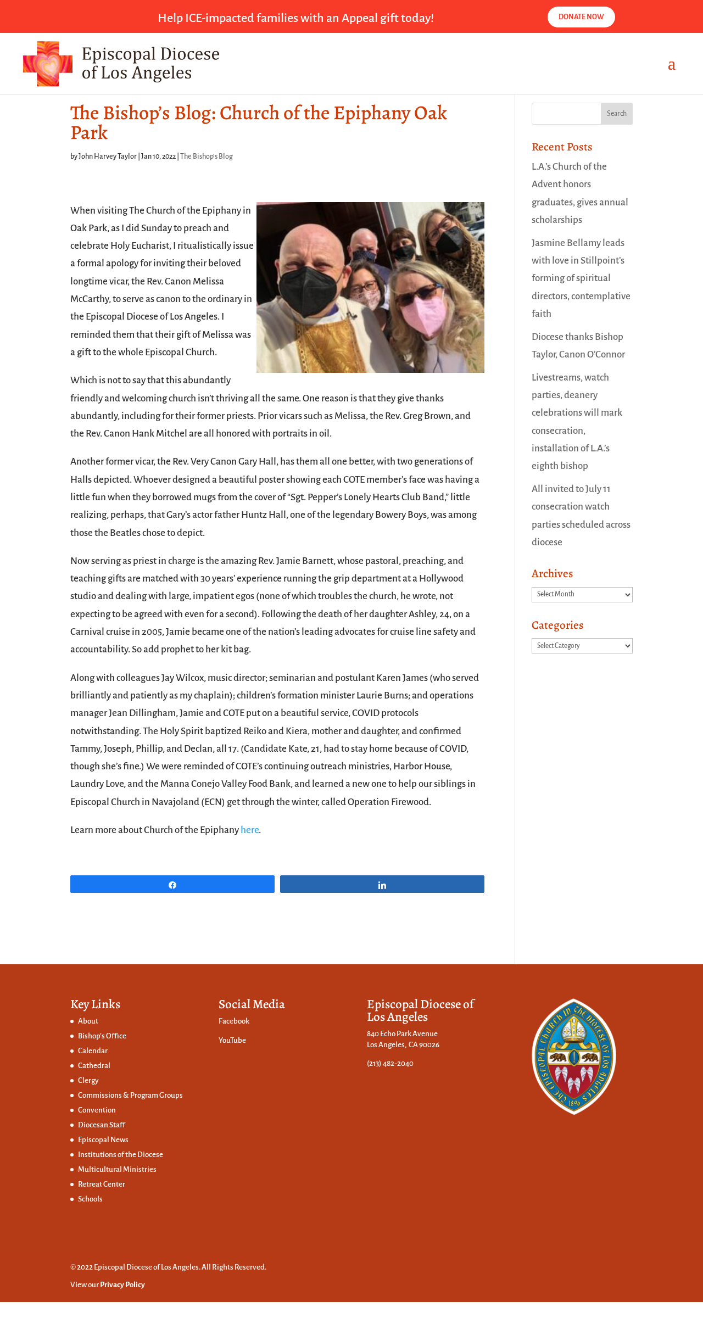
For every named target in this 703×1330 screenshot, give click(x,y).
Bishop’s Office (102, 1036)
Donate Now (581, 17)
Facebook (234, 1021)
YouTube (232, 1040)
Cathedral (94, 1065)
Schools (90, 1199)
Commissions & (104, 1095)
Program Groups (156, 1095)
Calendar (93, 1051)
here (250, 830)
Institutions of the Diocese (120, 1154)
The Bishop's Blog (206, 156)
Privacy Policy (122, 1285)
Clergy (88, 1080)
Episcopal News (103, 1140)
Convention (97, 1110)
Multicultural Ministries (117, 1169)
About (88, 1021)
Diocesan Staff (101, 1125)
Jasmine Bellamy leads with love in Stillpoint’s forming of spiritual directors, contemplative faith (581, 278)
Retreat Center (101, 1184)
